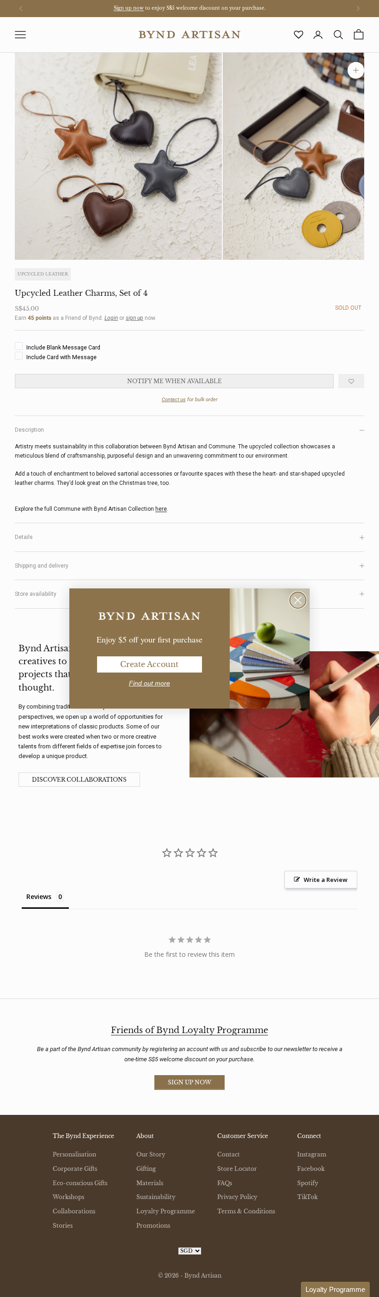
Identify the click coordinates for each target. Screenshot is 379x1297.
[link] (149, 616)
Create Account (149, 664)
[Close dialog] (298, 600)
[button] (335, 1289)
